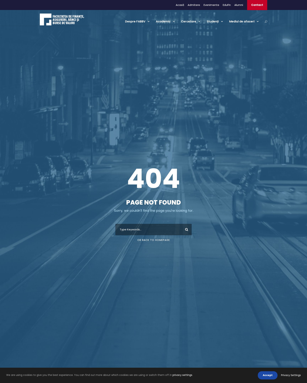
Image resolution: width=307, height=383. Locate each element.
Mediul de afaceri (241, 21)
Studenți (213, 21)
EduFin (227, 5)
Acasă (180, 5)
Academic (163, 21)
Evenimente (211, 5)
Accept (268, 375)
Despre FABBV (135, 21)
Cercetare (188, 21)
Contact (257, 5)
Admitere (194, 5)
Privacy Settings (291, 375)
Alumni (238, 5)
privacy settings (182, 375)
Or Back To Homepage (153, 240)
